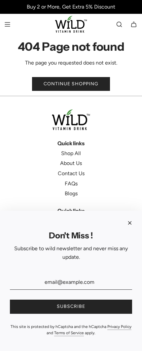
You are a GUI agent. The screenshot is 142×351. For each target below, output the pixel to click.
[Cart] (133, 24)
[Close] (130, 223)
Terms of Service (69, 333)
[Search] (119, 24)
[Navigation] (7, 24)
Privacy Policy (119, 326)
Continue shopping (71, 84)
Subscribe (71, 306)
